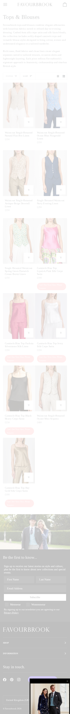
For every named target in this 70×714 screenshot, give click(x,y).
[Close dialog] (67, 681)
